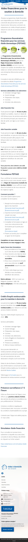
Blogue (12, 1)
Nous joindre (25, 1)
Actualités (18, 1)
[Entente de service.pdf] (12, 210)
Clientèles (3, 482)
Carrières (3, 487)
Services (3, 480)
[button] (25, 4)
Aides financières (5, 484)
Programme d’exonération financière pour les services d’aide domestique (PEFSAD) (13, 84)
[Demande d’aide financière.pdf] (14, 208)
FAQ (8, 1)
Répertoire (3, 1)
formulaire (13, 375)
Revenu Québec (11, 370)
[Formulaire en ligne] (11, 231)
